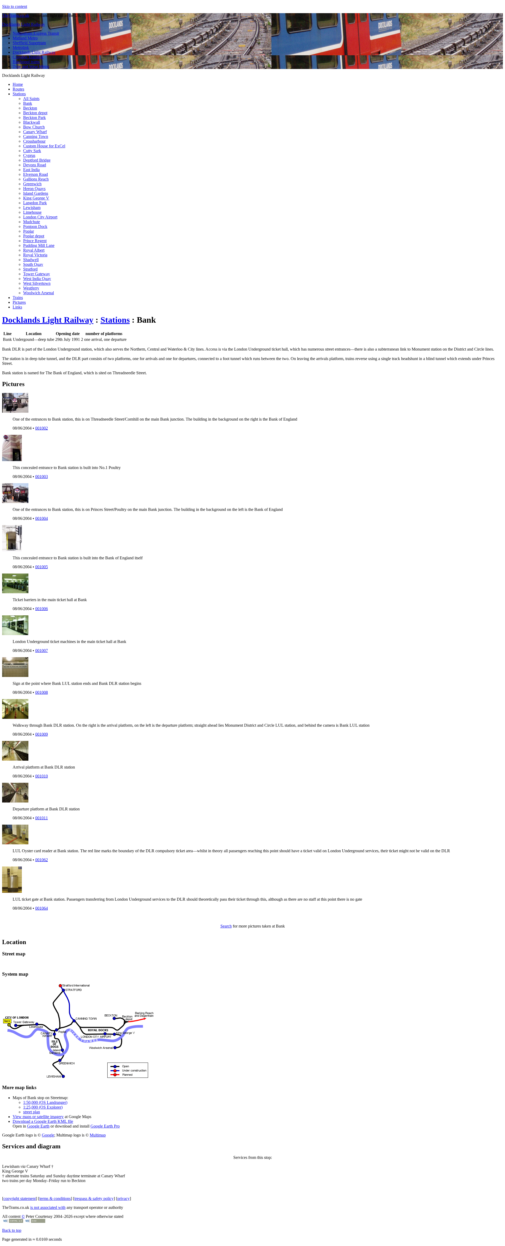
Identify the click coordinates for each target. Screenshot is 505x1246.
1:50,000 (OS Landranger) (45, 1102)
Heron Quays (34, 188)
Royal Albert (33, 250)
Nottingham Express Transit (36, 33)
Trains (18, 297)
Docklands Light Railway (23, 24)
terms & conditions (55, 1198)
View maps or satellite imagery (38, 1116)
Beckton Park (34, 117)
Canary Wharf (35, 131)
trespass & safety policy (94, 1198)
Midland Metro (25, 38)
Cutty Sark (32, 150)
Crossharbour (34, 141)
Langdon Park (35, 203)
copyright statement (19, 1198)
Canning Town (35, 136)
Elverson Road (35, 174)
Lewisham (32, 207)
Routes (18, 89)
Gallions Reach (36, 179)
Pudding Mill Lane (38, 245)
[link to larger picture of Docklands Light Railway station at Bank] (15, 411)
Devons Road (34, 165)
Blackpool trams (26, 61)
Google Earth (38, 1126)
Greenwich (32, 184)
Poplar (28, 231)
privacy (123, 1198)
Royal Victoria (35, 255)
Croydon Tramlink (28, 57)
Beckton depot (35, 113)
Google (48, 1135)
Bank (27, 103)
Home (18, 84)
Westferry (31, 288)
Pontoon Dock (35, 226)
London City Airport (40, 217)
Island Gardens (35, 193)
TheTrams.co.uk (15, 15)
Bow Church (34, 127)
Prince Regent (35, 240)
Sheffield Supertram (29, 43)
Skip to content (14, 6)
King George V (36, 198)
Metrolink (21, 47)
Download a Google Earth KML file (43, 1121)
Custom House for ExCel (44, 146)
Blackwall (31, 122)
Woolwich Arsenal (38, 293)
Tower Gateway (36, 274)
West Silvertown (36, 283)
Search (226, 926)
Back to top (11, 1230)
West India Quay (37, 278)
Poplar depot (33, 236)
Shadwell (31, 259)
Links (17, 307)
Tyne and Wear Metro (31, 66)
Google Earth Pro (105, 1126)
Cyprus (29, 155)
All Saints (31, 98)
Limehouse (32, 212)
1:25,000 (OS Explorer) (43, 1107)
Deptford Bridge (36, 160)
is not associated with (47, 1207)
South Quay (33, 264)
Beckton (30, 108)
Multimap (98, 1135)
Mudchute (31, 222)
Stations (19, 94)
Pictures (19, 302)
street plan (31, 1112)
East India (31, 169)
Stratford (30, 269)
